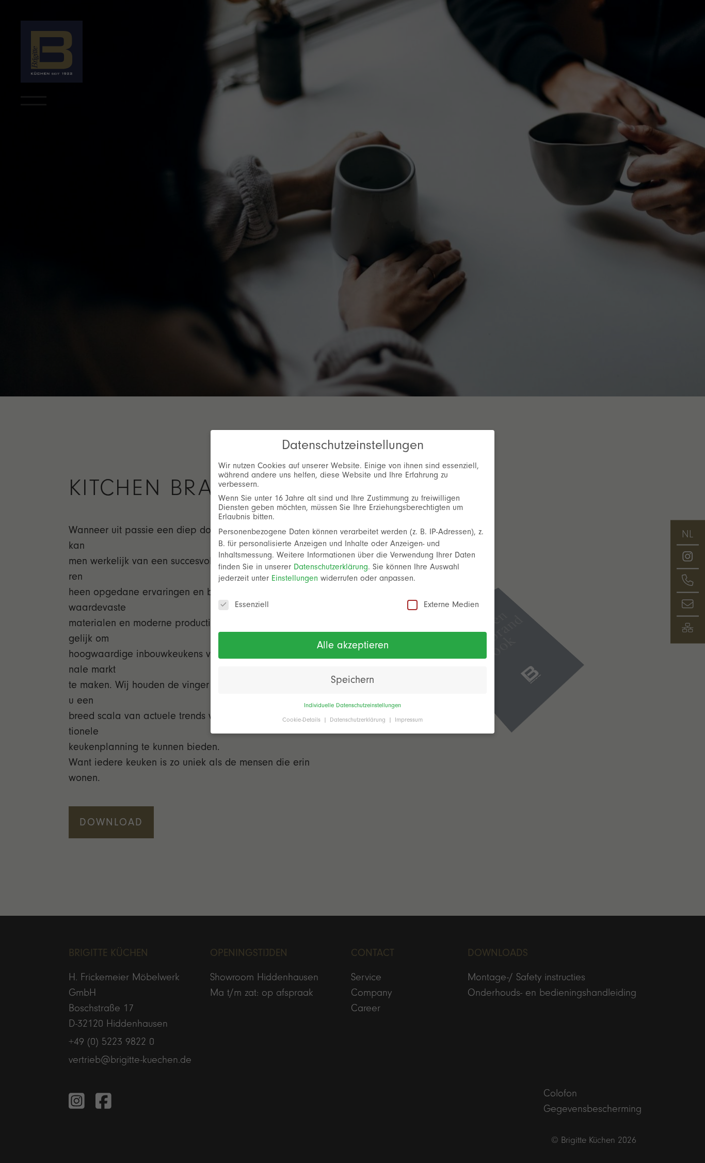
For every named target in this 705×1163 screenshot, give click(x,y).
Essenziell (252, 604)
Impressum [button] (409, 719)
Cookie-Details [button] (302, 719)
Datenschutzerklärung (331, 566)
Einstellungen (294, 578)
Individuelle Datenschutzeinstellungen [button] (352, 705)
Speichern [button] (352, 680)
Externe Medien (451, 604)
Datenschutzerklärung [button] (359, 719)
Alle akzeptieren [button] (353, 644)
